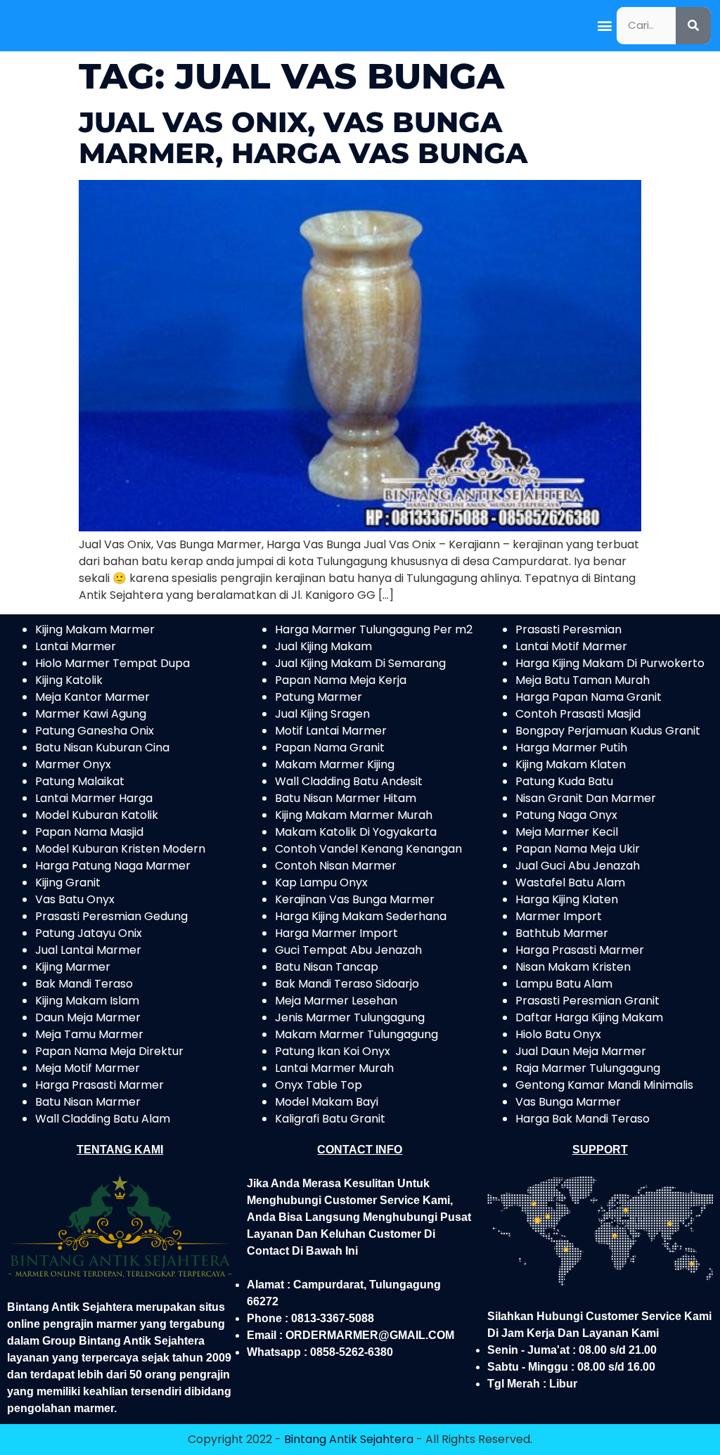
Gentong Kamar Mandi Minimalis (604, 1085)
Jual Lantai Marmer (88, 950)
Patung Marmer (318, 697)
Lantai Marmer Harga (94, 798)
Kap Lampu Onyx (321, 882)
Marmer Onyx (73, 764)
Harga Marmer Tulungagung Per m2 (373, 629)
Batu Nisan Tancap (326, 967)
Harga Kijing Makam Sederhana (360, 916)
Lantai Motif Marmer (571, 646)
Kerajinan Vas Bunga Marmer (355, 899)
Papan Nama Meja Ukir (577, 849)
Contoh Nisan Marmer (336, 866)
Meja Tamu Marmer (89, 1034)
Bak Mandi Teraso (84, 984)
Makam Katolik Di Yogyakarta (356, 832)
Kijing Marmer (72, 967)
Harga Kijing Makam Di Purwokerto (610, 663)
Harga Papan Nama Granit (588, 697)
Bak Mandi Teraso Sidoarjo (347, 984)
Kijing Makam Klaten (570, 764)
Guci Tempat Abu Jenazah (348, 950)
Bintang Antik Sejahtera (348, 1439)
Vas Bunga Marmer (568, 1102)
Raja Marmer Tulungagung (587, 1068)
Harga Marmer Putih (571, 747)
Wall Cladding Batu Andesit (349, 781)
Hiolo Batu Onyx (558, 1034)
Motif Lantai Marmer (331, 731)
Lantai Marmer (75, 646)
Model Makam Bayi (326, 1102)
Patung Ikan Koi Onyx (332, 1051)
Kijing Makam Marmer (95, 629)
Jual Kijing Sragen (322, 714)
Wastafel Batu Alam (570, 882)
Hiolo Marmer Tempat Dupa (112, 663)
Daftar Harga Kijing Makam (589, 1017)
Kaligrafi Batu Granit (330, 1119)
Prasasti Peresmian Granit (587, 1000)
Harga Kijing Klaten (566, 899)
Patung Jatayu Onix (88, 933)
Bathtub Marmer (561, 933)
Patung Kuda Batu (564, 781)
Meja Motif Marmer (87, 1068)
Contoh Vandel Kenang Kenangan (368, 849)
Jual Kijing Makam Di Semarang (360, 663)
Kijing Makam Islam (87, 1000)
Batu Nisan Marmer (88, 1102)
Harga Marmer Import (336, 933)
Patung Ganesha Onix (94, 731)
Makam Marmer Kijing (334, 764)
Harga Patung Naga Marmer (113, 866)
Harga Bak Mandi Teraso (582, 1119)
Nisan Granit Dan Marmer (585, 798)
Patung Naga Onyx (566, 815)
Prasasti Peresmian (568, 629)
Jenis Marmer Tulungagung (350, 1017)
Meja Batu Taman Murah (582, 680)
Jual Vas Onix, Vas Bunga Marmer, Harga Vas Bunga (303, 137)
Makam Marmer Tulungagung (356, 1034)
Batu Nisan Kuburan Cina (102, 747)
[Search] (693, 25)
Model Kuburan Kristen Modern (120, 849)
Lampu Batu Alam (563, 984)
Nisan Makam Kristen (573, 967)
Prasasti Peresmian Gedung (111, 916)
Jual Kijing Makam (323, 646)
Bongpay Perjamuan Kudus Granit (607, 731)
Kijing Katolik (69, 680)
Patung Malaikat (79, 781)
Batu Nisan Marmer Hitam (345, 798)
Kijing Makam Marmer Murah (353, 815)
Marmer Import (558, 916)
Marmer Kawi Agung (90, 714)
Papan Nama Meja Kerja (340, 680)
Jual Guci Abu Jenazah (577, 866)
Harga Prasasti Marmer (99, 1085)
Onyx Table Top (318, 1085)
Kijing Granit (68, 882)
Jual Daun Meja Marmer (580, 1051)
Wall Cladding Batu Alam (102, 1119)
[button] (605, 25)
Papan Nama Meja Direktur (109, 1051)
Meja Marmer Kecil (566, 832)
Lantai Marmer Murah (334, 1068)
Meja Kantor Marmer (92, 697)
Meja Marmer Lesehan (336, 1000)
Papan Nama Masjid (89, 832)
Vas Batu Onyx (75, 899)
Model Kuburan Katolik (96, 815)
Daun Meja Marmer (88, 1017)
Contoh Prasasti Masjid (578, 714)
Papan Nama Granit (330, 747)
